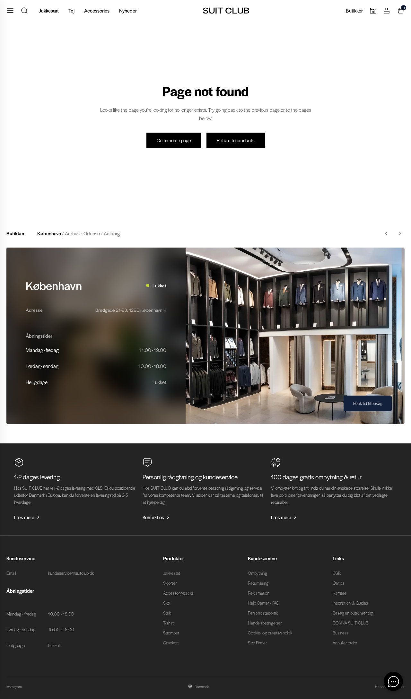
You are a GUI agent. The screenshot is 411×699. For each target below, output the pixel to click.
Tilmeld (268, 393)
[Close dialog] (325, 274)
